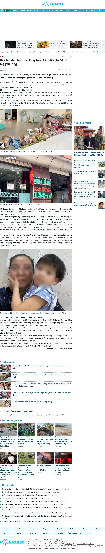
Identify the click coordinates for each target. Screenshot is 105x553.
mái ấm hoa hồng (29, 411)
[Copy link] (66, 69)
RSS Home (71, 548)
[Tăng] (19, 69)
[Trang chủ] (2, 10)
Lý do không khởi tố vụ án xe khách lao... (19, 52)
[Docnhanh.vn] (12, 542)
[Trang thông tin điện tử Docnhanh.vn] (52, 4)
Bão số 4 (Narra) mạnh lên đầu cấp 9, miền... (53, 52)
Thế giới (22, 10)
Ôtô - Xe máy (74, 10)
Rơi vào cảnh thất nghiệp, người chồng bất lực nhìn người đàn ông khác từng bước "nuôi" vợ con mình (37, 517)
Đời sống (84, 10)
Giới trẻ (66, 10)
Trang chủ (6, 529)
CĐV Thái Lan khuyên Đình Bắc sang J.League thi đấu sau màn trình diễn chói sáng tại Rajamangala (37, 509)
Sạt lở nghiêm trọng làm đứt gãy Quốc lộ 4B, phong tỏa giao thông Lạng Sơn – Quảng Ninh (35, 489)
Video (19, 529)
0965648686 (68, 544)
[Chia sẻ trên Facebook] (60, 69)
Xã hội (7, 10)
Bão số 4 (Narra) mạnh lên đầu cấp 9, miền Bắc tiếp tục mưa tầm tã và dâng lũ (32, 504)
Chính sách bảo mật (34, 548)
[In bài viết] (70, 69)
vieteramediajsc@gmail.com (85, 544)
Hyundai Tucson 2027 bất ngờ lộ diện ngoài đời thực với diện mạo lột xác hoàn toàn (34, 513)
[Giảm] (11, 69)
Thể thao (58, 10)
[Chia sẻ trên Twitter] (63, 69)
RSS (64, 548)
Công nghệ (92, 10)
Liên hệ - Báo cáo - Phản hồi (52, 548)
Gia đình (51, 10)
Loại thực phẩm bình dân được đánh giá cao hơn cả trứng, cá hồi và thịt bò (31, 521)
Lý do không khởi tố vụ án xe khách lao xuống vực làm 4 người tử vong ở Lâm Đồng (34, 501)
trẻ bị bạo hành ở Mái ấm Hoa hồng (12, 411)
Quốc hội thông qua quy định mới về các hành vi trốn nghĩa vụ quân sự (29, 495)
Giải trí (43, 10)
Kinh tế (29, 10)
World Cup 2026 (85, 533)
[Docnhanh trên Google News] (4, 69)
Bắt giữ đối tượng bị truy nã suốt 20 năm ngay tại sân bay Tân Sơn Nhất (30, 492)
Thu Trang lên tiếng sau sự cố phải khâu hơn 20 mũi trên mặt (26, 498)
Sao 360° (36, 10)
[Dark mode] (99, 10)
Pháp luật (14, 10)
